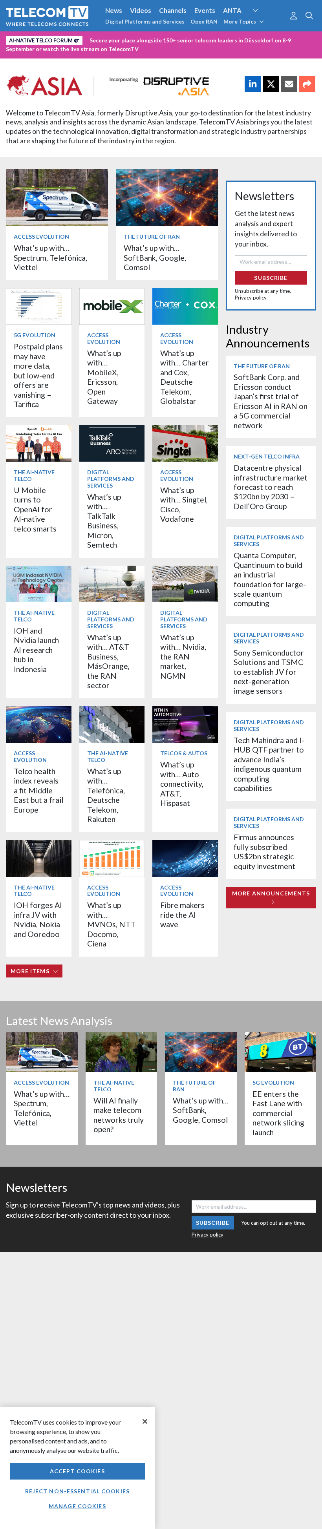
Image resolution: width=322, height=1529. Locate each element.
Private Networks (120, 38)
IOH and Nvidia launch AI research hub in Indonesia (36, 650)
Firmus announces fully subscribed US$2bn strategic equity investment (264, 851)
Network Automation (264, 25)
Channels (173, 10)
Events (204, 10)
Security (165, 38)
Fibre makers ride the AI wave (182, 915)
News (113, 10)
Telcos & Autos (183, 753)
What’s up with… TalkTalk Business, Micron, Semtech (104, 520)
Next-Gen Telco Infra (267, 456)
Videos (140, 10)
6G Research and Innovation (48, 38)
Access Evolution (41, 236)
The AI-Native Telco (34, 475)
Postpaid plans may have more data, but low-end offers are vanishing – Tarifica (38, 375)
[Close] (145, 1421)
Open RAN (204, 21)
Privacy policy (251, 297)
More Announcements (271, 893)
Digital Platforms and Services (145, 21)
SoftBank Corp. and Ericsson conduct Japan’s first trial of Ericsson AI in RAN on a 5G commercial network (270, 401)
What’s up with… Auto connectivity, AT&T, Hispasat (181, 783)
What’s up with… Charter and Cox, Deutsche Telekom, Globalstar (184, 377)
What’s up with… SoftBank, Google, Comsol (155, 257)
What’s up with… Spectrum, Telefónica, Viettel (50, 257)
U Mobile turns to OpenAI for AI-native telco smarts (35, 509)
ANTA (232, 10)
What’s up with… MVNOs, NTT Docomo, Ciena (111, 924)
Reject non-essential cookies (77, 1491)
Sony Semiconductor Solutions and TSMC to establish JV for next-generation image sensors (269, 672)
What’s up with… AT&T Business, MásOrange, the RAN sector (108, 661)
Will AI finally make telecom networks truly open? (118, 1115)
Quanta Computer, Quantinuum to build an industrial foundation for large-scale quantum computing (270, 579)
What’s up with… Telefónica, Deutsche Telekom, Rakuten (106, 795)
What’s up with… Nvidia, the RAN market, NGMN (183, 656)
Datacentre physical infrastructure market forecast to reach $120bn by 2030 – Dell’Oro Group (270, 487)
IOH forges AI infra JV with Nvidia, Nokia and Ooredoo (38, 919)
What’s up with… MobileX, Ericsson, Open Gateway (104, 377)
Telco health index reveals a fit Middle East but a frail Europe (38, 790)
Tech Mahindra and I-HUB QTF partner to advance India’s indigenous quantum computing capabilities (269, 764)
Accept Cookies (77, 1471)
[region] (77, 1468)
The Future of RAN (152, 236)
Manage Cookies (77, 1506)
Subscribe (270, 277)
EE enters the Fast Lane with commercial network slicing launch (278, 1113)
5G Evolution (34, 335)
